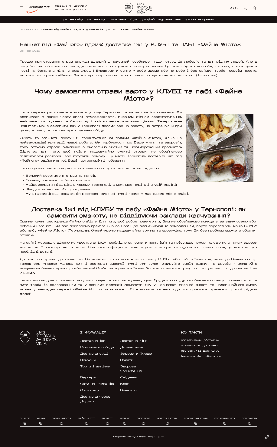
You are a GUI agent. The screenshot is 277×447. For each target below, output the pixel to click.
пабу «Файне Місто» (47, 230)
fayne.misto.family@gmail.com (199, 356)
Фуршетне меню (169, 19)
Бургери (88, 377)
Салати (126, 360)
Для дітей (148, 19)
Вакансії (128, 390)
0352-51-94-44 (63, 6)
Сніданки (128, 377)
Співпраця (89, 390)
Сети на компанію (97, 384)
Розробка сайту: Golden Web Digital (138, 437)
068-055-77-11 (191, 351)
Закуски (88, 360)
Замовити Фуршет (137, 353)
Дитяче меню (132, 347)
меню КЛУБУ (244, 226)
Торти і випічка (95, 366)
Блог (38, 29)
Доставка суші (97, 19)
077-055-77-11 (63, 10)
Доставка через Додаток (95, 399)
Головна (26, 29)
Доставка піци (73, 19)
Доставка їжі (93, 341)
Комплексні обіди (124, 19)
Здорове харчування (199, 19)
